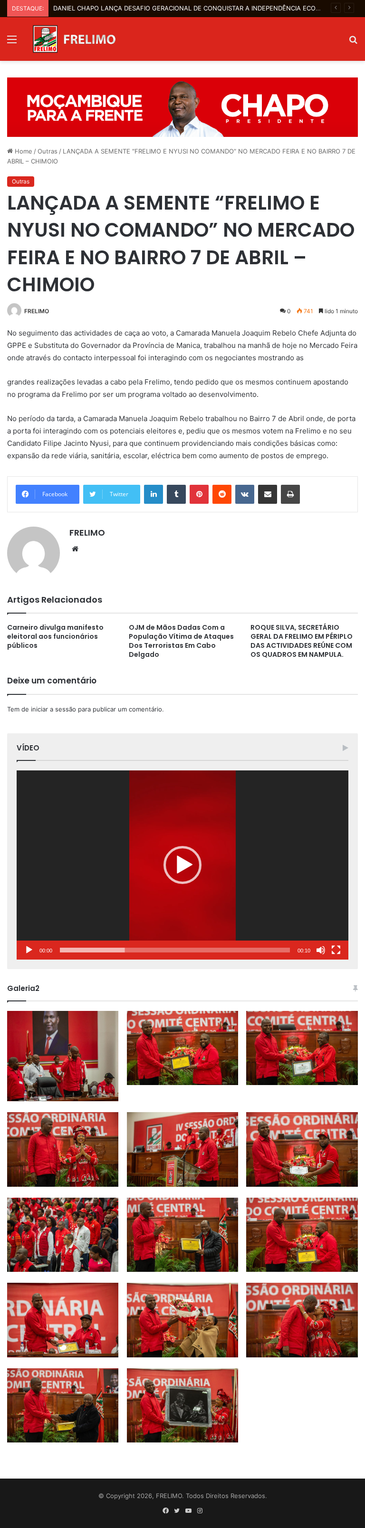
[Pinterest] (199, 494)
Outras (48, 151)
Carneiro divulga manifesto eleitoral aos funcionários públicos (55, 636)
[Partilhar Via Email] (267, 494)
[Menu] (12, 42)
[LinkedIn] (153, 494)
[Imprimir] (290, 494)
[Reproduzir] (29, 950)
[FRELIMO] (74, 39)
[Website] (75, 549)
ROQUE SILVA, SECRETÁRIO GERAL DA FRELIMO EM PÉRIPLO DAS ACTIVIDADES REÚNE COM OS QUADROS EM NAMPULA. (301, 641)
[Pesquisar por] (353, 42)
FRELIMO (36, 311)
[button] (182, 865)
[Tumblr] (176, 494)
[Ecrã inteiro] (336, 950)
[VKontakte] (244, 494)
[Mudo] (321, 950)
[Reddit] (221, 494)
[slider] (175, 950)
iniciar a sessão (53, 709)
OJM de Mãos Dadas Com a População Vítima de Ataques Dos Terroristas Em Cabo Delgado (181, 641)
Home (22, 151)
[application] (182, 865)
